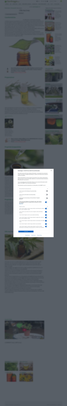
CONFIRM (26, 231)
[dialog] (33, 203)
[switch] (46, 191)
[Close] (52, 171)
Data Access (33, 235)
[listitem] (33, 188)
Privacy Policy (39, 235)
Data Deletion (27, 235)
